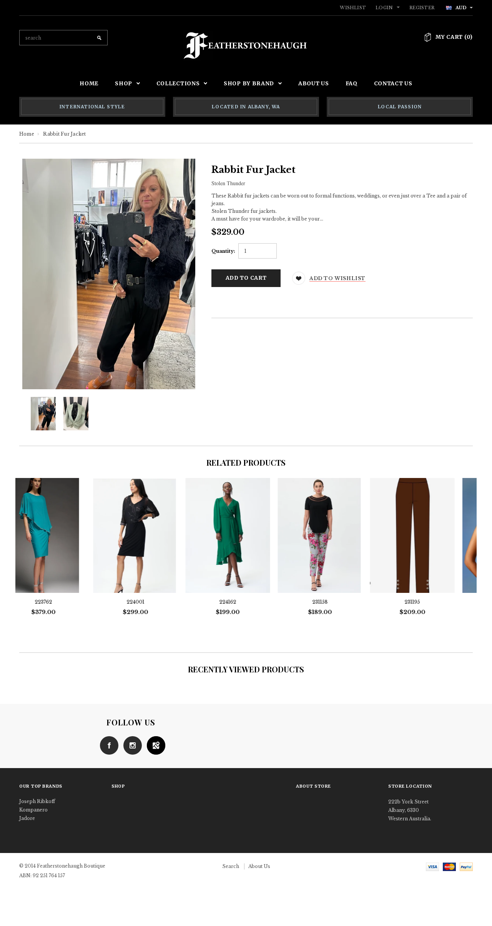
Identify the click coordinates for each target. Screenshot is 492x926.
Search (230, 866)
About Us (259, 866)
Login (384, 7)
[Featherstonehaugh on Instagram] (131, 745)
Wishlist (353, 7)
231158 (246, 602)
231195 (338, 602)
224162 (153, 602)
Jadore (27, 818)
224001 (61, 602)
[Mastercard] (449, 866)
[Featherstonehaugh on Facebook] (107, 745)
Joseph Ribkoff (37, 801)
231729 (430, 602)
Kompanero (33, 810)
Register (421, 7)
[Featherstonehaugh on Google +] (154, 745)
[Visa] (432, 866)
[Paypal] (466, 866)
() (454, 36)
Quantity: (223, 251)
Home (26, 134)
